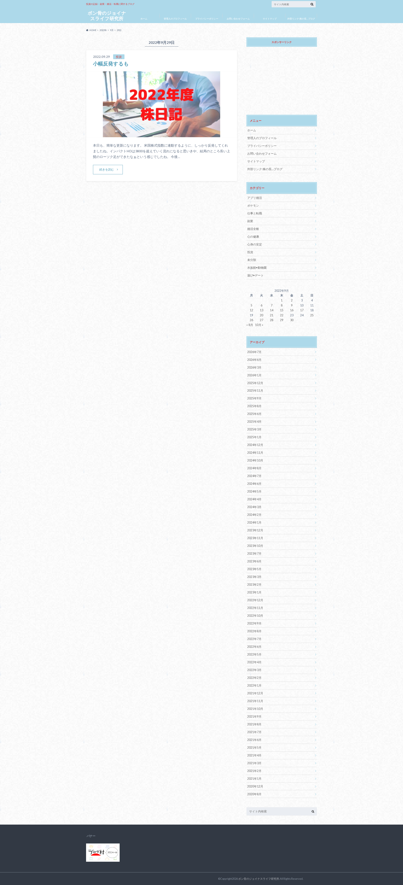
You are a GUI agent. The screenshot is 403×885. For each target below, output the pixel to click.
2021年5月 (254, 747)
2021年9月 (254, 716)
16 (291, 310)
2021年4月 (254, 755)
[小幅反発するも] (161, 135)
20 (261, 315)
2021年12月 (255, 693)
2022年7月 (254, 639)
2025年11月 (255, 390)
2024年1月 (254, 522)
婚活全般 (253, 229)
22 (281, 315)
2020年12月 (255, 786)
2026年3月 (254, 367)
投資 (250, 252)
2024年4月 (254, 499)
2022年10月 (255, 615)
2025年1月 (254, 437)
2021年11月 (255, 701)
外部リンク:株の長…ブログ (301, 18)
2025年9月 (254, 398)
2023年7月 (254, 553)
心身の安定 (254, 244)
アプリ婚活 (254, 197)
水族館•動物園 (257, 267)
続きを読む (106, 169)
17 (302, 310)
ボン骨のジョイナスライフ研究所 (107, 15)
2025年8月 (254, 406)
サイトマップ (270, 18)
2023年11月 (255, 538)
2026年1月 (254, 375)
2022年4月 (254, 662)
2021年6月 (254, 740)
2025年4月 (254, 421)
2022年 (103, 30)
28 (271, 320)
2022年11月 (255, 608)
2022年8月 (254, 631)
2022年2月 (254, 677)
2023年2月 (254, 584)
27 (261, 320)
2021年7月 (254, 732)
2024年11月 (255, 452)
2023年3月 (254, 577)
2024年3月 (254, 507)
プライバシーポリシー (206, 18)
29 (281, 320)
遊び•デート (255, 275)
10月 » (259, 325)
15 (281, 310)
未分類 (251, 260)
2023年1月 (254, 592)
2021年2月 (254, 771)
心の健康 (253, 236)
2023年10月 (255, 545)
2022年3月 (254, 670)
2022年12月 (255, 600)
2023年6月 (254, 561)
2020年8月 (254, 794)
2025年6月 (254, 414)
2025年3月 (254, 429)
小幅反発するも (111, 63)
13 (261, 310)
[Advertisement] (281, 78)
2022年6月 (254, 646)
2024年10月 (255, 460)
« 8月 (249, 325)
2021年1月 (254, 778)
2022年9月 (254, 623)
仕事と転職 (254, 213)
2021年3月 (254, 763)
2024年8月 (254, 468)
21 (271, 315)
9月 (112, 30)
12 (251, 310)
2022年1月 (254, 685)
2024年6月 (254, 483)
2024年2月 (254, 514)
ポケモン (253, 205)
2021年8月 (254, 724)
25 (312, 315)
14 (271, 310)
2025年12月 (255, 383)
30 (291, 320)
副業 (250, 221)
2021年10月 (255, 708)
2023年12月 (255, 530)
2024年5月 (254, 491)
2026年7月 (254, 352)
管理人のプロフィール (175, 18)
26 (251, 320)
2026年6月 (254, 359)
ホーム (143, 18)
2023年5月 (254, 569)
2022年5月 (254, 654)
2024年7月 (254, 476)
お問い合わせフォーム (238, 18)
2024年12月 (255, 445)
